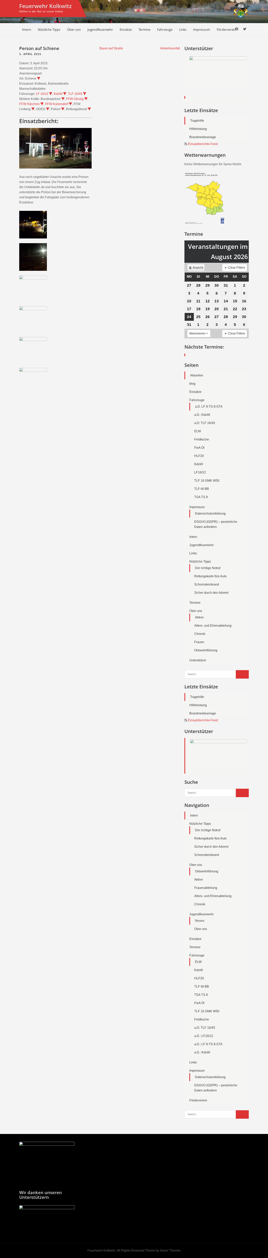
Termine (144, 29)
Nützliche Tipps (49, 29)
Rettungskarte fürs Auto (210, 576)
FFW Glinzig (75, 99)
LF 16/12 (42, 93)
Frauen (199, 642)
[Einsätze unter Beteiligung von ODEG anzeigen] (47, 109)
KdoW (58, 93)
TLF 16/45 (75, 93)
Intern (26, 29)
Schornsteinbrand (206, 584)
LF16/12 (200, 472)
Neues (199, 920)
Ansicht (196, 268)
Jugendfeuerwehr (100, 29)
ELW (197, 431)
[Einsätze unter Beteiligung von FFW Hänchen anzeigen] (42, 103)
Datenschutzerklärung (210, 513)
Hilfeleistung (198, 129)
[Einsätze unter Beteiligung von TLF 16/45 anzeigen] (84, 93)
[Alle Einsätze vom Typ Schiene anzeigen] (38, 78)
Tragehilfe (197, 120)
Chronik (199, 633)
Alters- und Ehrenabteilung (213, 625)
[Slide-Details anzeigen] (218, 71)
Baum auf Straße (111, 48)
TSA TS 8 (201, 497)
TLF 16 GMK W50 (206, 480)
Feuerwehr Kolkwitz (45, 6)
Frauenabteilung (205, 887)
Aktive (199, 617)
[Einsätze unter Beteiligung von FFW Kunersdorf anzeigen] (70, 103)
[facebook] (236, 29)
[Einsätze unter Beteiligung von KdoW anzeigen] (64, 93)
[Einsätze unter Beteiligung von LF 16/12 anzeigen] (50, 93)
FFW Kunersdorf (56, 104)
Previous (189, 77)
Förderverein (226, 29)
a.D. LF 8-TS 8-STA (208, 406)
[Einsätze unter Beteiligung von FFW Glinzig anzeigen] (86, 98)
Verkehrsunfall (170, 48)
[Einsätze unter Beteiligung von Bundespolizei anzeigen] (63, 98)
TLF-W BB (201, 488)
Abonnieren (197, 333)
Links (183, 29)
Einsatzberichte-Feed (203, 144)
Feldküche (201, 439)
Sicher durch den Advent (211, 592)
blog (192, 383)
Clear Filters (236, 267)
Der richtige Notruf (207, 568)
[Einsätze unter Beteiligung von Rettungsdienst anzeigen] (89, 109)
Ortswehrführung (205, 650)
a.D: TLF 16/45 (204, 423)
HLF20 (199, 456)
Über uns (74, 29)
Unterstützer (197, 660)
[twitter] (245, 29)
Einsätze (126, 29)
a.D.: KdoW (202, 414)
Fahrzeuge (164, 29)
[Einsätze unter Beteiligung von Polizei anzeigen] (62, 109)
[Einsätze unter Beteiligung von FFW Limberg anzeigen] (33, 109)
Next (244, 77)
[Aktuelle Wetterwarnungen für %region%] (205, 223)
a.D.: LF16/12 (203, 1036)
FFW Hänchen (29, 104)
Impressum (201, 29)
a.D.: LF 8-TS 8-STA (208, 1044)
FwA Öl (199, 447)
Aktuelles (196, 375)
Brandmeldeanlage (202, 137)
